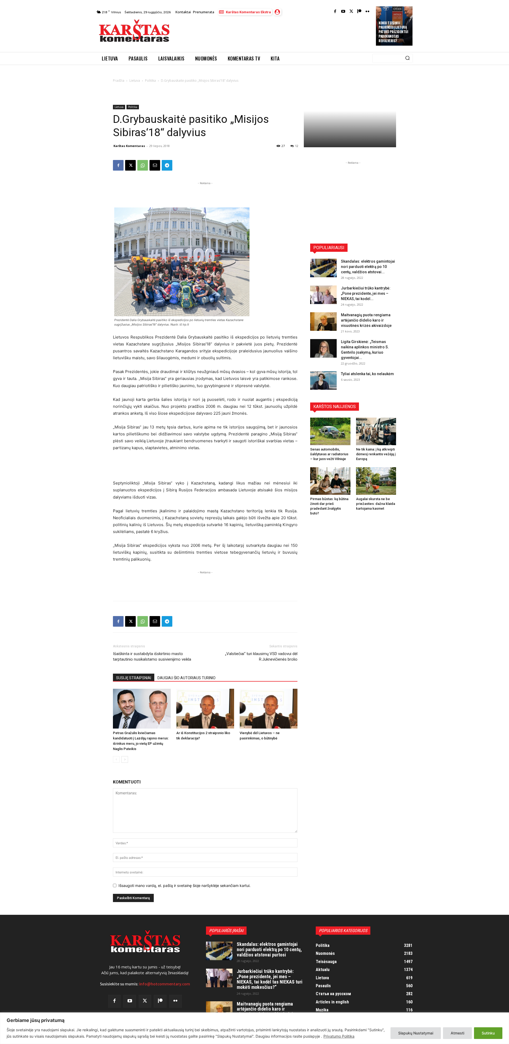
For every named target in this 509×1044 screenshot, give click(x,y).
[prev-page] (116, 759)
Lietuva (134, 80)
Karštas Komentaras (129, 146)
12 (296, 146)
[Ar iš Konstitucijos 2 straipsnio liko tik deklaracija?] (205, 709)
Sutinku (488, 1033)
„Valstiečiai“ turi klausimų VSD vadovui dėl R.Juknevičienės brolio (261, 656)
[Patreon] (359, 12)
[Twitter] (351, 12)
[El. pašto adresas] (155, 165)
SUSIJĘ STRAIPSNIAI (133, 678)
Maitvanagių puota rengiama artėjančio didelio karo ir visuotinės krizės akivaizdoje (366, 320)
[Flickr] (368, 12)
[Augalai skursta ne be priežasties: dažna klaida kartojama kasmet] (376, 481)
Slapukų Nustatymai (415, 1033)
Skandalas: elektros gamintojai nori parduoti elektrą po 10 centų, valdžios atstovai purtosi (269, 949)
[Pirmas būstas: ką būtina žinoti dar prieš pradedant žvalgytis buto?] (330, 481)
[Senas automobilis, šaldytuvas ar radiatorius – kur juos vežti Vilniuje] (330, 431)
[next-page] (124, 759)
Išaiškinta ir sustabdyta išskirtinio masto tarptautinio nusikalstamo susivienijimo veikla (152, 656)
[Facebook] (335, 12)
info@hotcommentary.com (164, 984)
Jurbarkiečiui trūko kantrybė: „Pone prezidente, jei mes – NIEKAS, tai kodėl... (365, 293)
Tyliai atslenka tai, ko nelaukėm (367, 374)
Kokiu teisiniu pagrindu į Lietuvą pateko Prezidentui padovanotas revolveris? (393, 32)
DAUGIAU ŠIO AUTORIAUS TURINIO (186, 678)
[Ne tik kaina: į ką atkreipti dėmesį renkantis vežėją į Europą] (376, 431)
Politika (150, 80)
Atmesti (457, 1033)
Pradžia (118, 80)
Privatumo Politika (338, 1036)
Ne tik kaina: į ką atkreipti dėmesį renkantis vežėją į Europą (376, 454)
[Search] (407, 58)
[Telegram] (167, 165)
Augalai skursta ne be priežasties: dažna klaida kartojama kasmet (375, 503)
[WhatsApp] (142, 165)
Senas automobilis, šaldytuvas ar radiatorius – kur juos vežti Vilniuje (329, 454)
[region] (254, 1028)
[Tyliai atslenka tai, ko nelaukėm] (323, 380)
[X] (130, 165)
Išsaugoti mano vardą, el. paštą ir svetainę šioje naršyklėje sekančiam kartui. (185, 885)
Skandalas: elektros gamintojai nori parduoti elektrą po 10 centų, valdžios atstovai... (368, 266)
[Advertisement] (273, 32)
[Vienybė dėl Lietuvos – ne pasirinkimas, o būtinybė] (268, 709)
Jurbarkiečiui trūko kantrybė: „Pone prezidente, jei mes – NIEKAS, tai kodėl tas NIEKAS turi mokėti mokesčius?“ (269, 979)
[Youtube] (343, 12)
